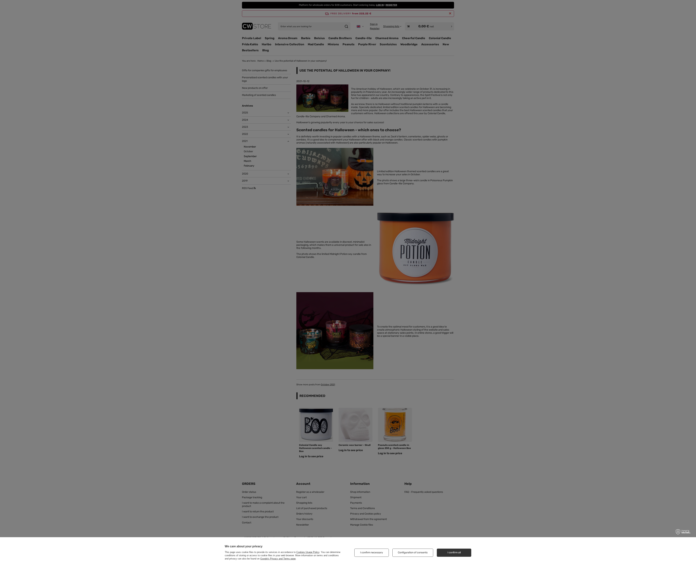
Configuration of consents (413, 552)
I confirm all (454, 552)
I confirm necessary (371, 552)
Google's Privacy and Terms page (278, 558)
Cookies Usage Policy (307, 552)
